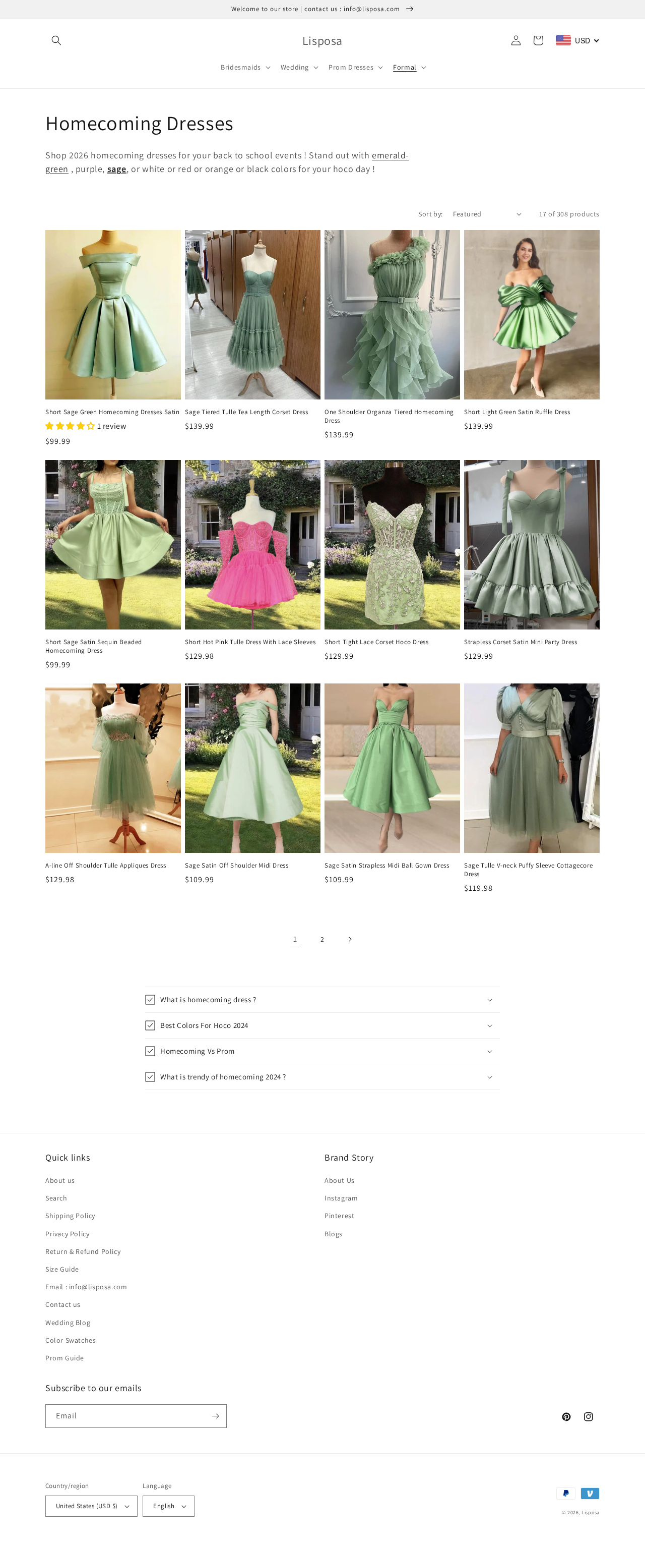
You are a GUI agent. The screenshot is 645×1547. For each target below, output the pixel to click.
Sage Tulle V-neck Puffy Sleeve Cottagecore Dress (528, 870)
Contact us (63, 1304)
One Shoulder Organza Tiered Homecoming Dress (389, 416)
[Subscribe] (215, 1416)
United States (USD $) (86, 1506)
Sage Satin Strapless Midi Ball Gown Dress (387, 866)
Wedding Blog (67, 1322)
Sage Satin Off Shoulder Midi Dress (236, 866)
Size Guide (62, 1269)
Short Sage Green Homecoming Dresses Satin (112, 412)
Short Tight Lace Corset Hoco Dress (376, 642)
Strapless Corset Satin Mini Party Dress (520, 642)
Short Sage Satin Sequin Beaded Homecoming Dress (93, 646)
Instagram (341, 1197)
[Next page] (350, 939)
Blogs (334, 1233)
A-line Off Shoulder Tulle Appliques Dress (105, 866)
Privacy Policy (67, 1233)
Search (56, 1197)
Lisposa (591, 1512)
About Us (340, 1180)
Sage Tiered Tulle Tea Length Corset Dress (246, 412)
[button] (56, 40)
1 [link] (295, 939)
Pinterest (339, 1215)
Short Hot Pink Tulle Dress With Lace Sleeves (250, 642)
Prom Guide (64, 1357)
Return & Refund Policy (82, 1251)
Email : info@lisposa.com (86, 1286)
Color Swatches (70, 1340)
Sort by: (430, 213)
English (163, 1506)
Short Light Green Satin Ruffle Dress (517, 412)
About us (60, 1180)
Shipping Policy (70, 1215)
